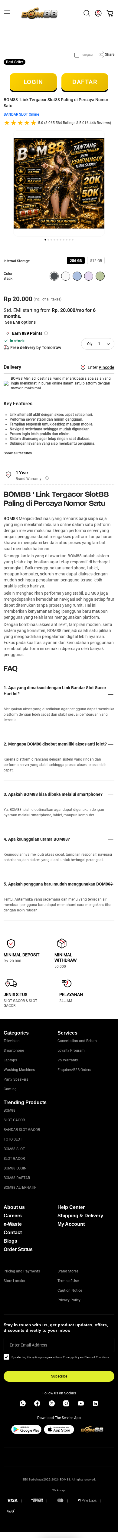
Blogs (10, 1241)
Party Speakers (16, 1079)
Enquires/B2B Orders (74, 1070)
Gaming (10, 1089)
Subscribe (59, 1376)
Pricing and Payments (22, 1271)
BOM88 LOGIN (15, 1168)
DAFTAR (84, 82)
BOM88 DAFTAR (17, 1178)
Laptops (10, 1060)
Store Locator (14, 1281)
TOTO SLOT (13, 1139)
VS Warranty (67, 1060)
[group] (76, 260)
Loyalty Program (71, 1050)
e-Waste (13, 1224)
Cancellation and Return (77, 1041)
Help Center (71, 1207)
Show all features (18, 453)
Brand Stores (67, 1271)
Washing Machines (19, 1070)
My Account (71, 1224)
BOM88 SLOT (14, 1149)
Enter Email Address (28, 1345)
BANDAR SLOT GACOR (22, 1130)
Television (12, 1041)
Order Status (18, 1249)
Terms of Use (68, 1281)
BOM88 (11, 518)
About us (14, 1207)
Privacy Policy (68, 1300)
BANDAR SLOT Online (21, 114)
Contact (13, 1232)
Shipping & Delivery (80, 1215)
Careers (13, 1215)
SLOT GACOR (14, 1120)
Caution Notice (69, 1290)
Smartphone (14, 1050)
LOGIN (33, 82)
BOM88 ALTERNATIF (20, 1187)
